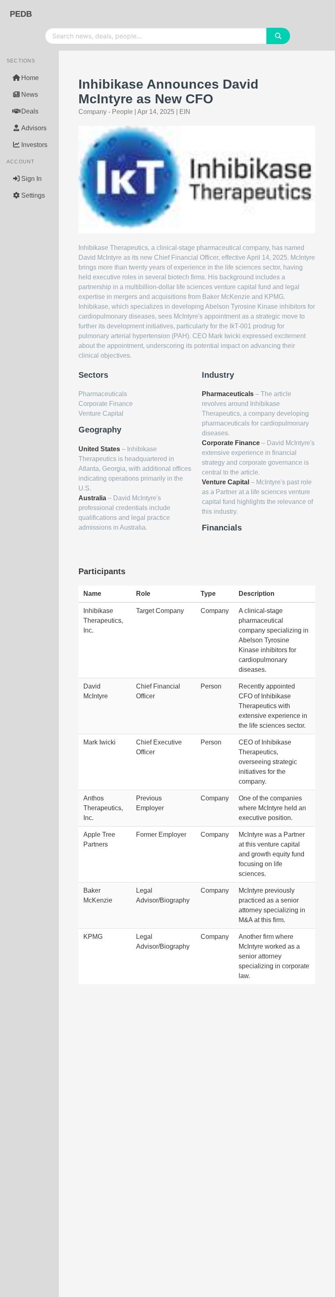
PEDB (21, 13)
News (29, 94)
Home (30, 77)
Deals (29, 111)
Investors (34, 144)
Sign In (31, 178)
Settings (33, 195)
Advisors (34, 128)
